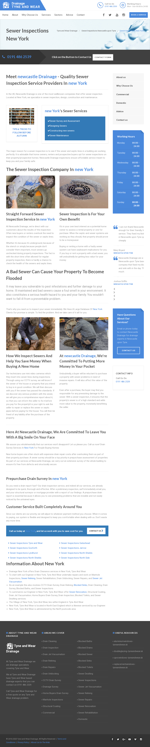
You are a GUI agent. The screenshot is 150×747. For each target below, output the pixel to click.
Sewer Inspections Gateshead (75, 543)
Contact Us (95, 531)
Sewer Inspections (87, 680)
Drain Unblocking (51, 673)
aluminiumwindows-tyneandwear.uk (123, 643)
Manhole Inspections (53, 699)
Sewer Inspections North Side (75, 557)
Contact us (122, 120)
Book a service (138, 15)
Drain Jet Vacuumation (54, 654)
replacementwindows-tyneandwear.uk (124, 666)
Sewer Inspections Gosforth (23, 548)
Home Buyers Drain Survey (55, 693)
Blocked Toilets (85, 667)
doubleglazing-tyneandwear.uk (128, 651)
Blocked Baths (85, 641)
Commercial (122, 94)
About (15, 14)
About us (121, 77)
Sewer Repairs (85, 699)
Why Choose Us (30, 14)
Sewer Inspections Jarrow (73, 548)
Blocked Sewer (85, 654)
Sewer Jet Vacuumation (90, 686)
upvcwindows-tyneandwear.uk (128, 657)
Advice (69, 14)
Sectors (58, 14)
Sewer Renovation (78, 592)
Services (46, 14)
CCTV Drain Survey (52, 680)
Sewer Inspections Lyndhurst (24, 553)
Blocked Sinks (80, 585)
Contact (81, 14)
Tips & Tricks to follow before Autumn (21, 132)
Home (5, 14)
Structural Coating (51, 706)
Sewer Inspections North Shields (76, 553)
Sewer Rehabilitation (88, 712)
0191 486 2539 (111, 6)
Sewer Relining (28, 578)
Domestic (121, 103)
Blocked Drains (85, 647)
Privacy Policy (23, 742)
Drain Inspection (50, 647)
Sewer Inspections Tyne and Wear (26, 543)
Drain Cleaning (50, 641)
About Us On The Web (40, 742)
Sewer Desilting (85, 673)
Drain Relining (49, 660)
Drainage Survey (50, 686)
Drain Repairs (49, 667)
